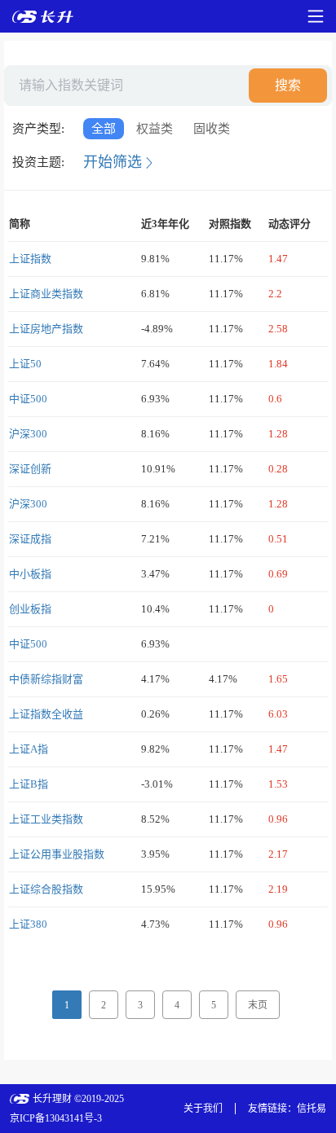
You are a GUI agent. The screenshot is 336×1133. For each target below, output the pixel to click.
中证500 (28, 399)
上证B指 (28, 784)
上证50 (25, 364)
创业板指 (30, 609)
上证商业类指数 (46, 294)
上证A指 (28, 749)
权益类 (154, 128)
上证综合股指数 (46, 889)
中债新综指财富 (46, 679)
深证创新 (30, 469)
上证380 (28, 924)
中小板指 (30, 574)
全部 (103, 128)
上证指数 (30, 259)
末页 (257, 1005)
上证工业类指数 (46, 819)
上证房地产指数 (46, 329)
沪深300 (28, 434)
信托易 (311, 1108)
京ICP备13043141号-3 (56, 1118)
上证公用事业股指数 (56, 854)
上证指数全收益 (46, 714)
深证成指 (30, 539)
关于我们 (203, 1108)
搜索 (288, 85)
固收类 (211, 128)
